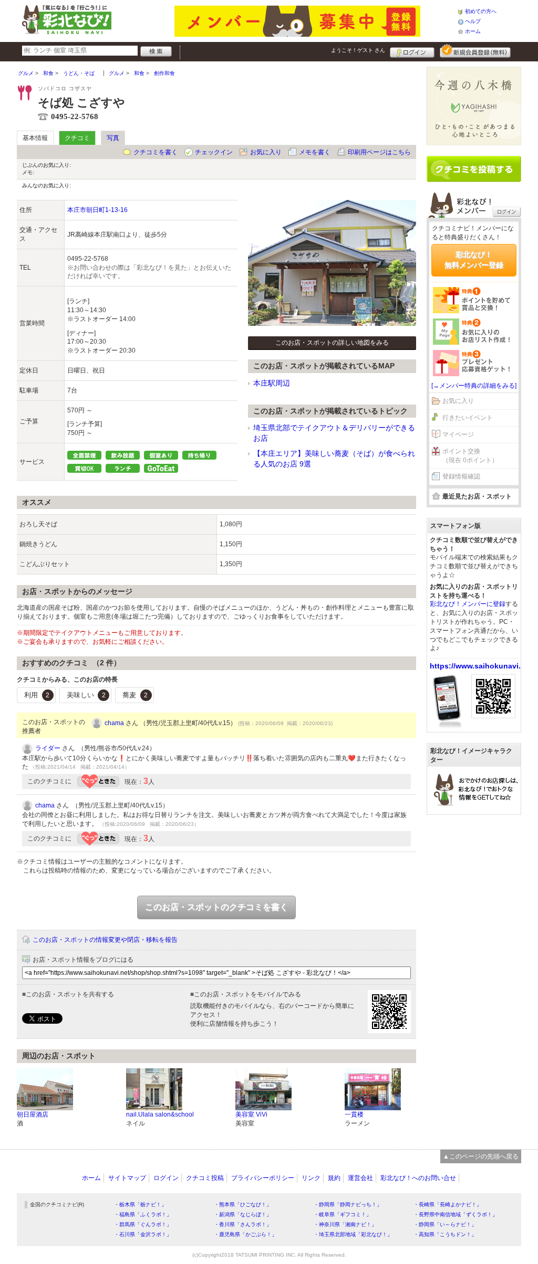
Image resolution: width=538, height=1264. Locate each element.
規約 (334, 1178)
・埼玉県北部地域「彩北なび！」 (353, 1234)
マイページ (458, 434)
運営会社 (360, 1178)
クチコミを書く (155, 152)
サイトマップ (127, 1178)
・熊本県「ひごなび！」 (243, 1204)
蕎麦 (135, 695)
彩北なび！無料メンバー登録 (473, 259)
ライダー (47, 748)
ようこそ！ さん (358, 50)
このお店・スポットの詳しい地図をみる (332, 342)
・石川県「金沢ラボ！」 (143, 1234)
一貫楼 (354, 1114)
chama (114, 723)
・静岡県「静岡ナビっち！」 (348, 1204)
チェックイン (214, 152)
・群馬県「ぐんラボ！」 (143, 1224)
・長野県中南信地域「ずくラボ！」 (455, 1214)
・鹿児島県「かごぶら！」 (245, 1234)
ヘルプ (473, 21)
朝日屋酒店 (32, 1114)
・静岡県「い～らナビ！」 (445, 1224)
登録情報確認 (461, 476)
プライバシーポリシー (262, 1178)
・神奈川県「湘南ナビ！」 (345, 1224)
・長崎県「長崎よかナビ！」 (447, 1204)
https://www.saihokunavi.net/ (482, 666)
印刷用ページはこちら (379, 152)
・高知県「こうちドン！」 (445, 1234)
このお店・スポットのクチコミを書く (216, 906)
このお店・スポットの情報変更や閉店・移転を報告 (105, 939)
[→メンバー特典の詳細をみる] (473, 385)
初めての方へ (480, 11)
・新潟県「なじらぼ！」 (243, 1214)
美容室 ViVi (251, 1114)
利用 (36, 695)
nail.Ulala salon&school (160, 1114)
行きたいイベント (467, 417)
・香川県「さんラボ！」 (243, 1224)
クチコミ (77, 138)
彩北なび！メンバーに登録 (467, 604)
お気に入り (266, 152)
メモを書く (314, 152)
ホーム (473, 31)
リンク (311, 1178)
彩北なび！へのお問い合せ (418, 1178)
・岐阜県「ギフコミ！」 (342, 1214)
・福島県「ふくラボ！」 (143, 1214)
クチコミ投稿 (205, 1178)
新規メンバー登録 (475, 51)
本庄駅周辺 (271, 383)
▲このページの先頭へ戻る (481, 1156)
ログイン (412, 51)
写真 (113, 138)
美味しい (86, 695)
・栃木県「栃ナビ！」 (140, 1204)
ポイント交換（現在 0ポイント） (470, 456)
